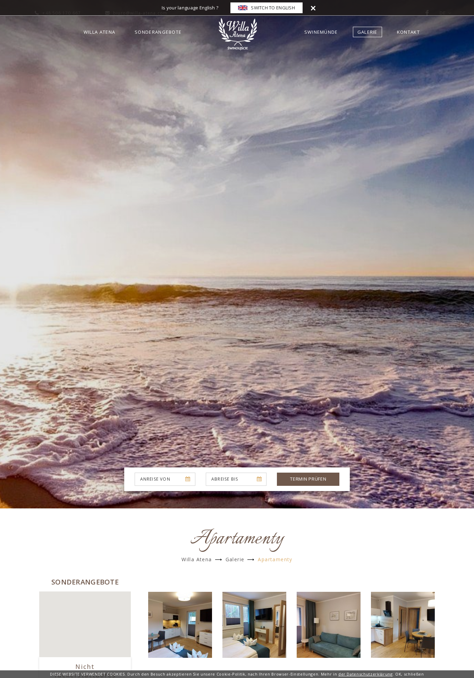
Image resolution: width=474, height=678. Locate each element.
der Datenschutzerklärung (365, 674)
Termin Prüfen (308, 479)
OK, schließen (409, 674)
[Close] (313, 8)
